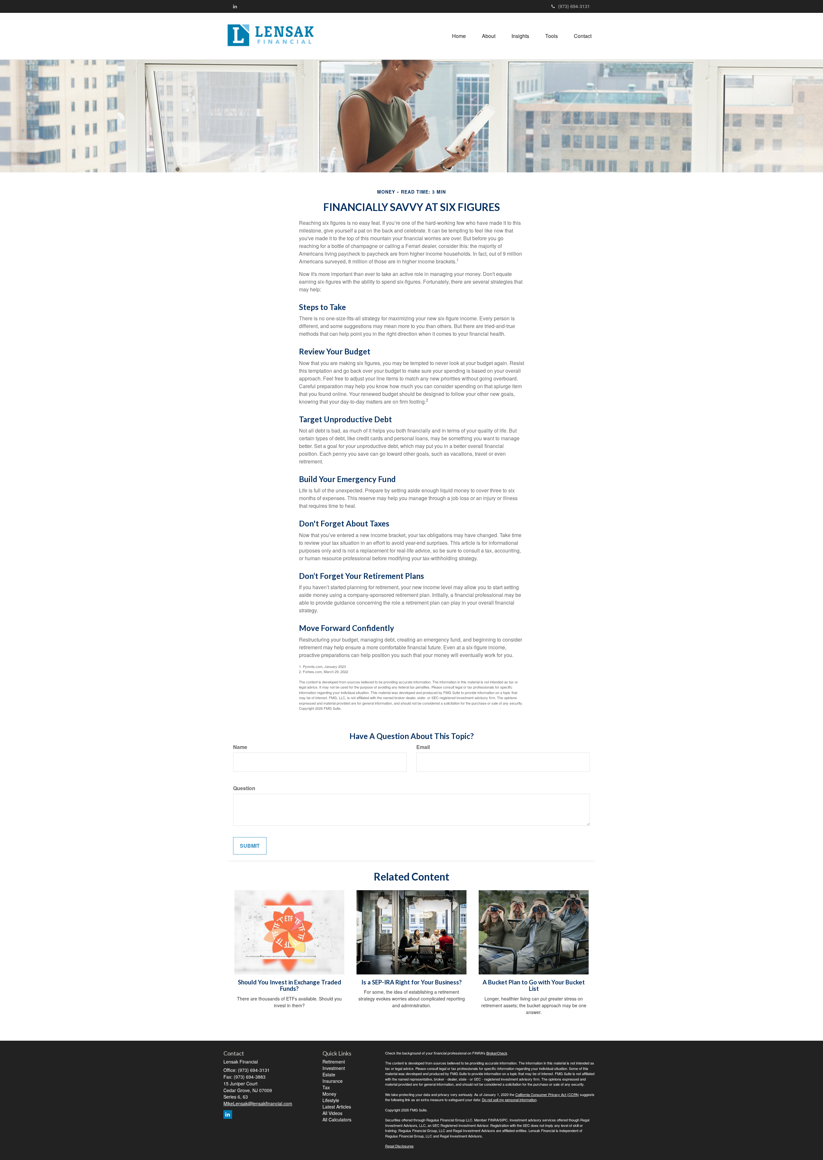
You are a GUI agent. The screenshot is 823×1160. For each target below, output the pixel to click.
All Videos (332, 1113)
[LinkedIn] (235, 6)
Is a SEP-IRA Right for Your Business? (411, 982)
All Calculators (336, 1119)
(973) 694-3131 (574, 6)
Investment (333, 1068)
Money (329, 1094)
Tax (326, 1087)
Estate (328, 1074)
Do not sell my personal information (509, 1099)
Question (244, 788)
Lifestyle (330, 1100)
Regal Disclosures (399, 1145)
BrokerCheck (496, 1052)
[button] (488, 36)
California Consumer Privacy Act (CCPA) (547, 1094)
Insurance (332, 1081)
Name (240, 747)
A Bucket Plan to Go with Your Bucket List (534, 985)
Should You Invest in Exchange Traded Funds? (289, 985)
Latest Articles (336, 1106)
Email (423, 747)
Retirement (333, 1061)
